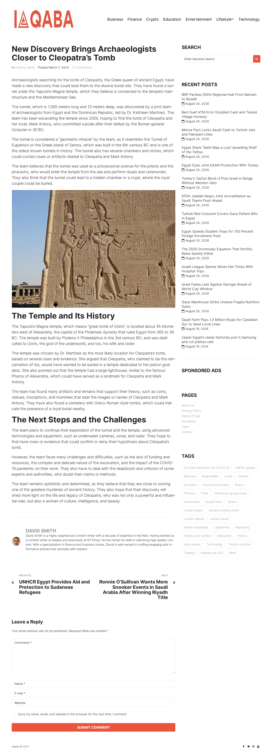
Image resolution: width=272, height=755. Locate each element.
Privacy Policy (191, 410)
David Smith (41, 530)
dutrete (243, 476)
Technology (249, 19)
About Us (188, 405)
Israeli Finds (213, 501)
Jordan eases (193, 510)
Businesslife (210, 476)
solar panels (192, 544)
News (31, 67)
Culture (20, 67)
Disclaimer (189, 421)
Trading (189, 553)
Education (172, 19)
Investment (192, 501)
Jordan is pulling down (223, 510)
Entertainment (199, 19)
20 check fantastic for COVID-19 (206, 467)
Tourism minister (239, 544)
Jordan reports (194, 518)
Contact (187, 432)
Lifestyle (223, 19)
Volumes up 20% (211, 553)
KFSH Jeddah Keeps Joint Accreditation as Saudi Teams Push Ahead (216, 198)
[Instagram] (253, 746)
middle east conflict (197, 536)
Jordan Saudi (219, 518)
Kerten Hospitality (196, 527)
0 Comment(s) (82, 67)
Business (115, 19)
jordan (232, 501)
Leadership (222, 527)
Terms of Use (191, 416)
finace (239, 484)
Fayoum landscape (216, 484)
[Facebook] (243, 746)
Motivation (224, 536)
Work (232, 553)
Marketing (242, 527)
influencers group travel (230, 493)
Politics (242, 536)
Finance (135, 19)
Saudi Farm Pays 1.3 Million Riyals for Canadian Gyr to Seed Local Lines (220, 321)
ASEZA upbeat (245, 467)
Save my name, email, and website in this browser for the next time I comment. (72, 714)
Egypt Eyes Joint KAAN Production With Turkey (220, 165)
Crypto (152, 19)
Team (185, 426)
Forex (204, 493)
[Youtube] (258, 746)
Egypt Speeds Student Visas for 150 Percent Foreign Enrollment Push (217, 233)
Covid (228, 476)
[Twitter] (248, 746)
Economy (190, 484)
